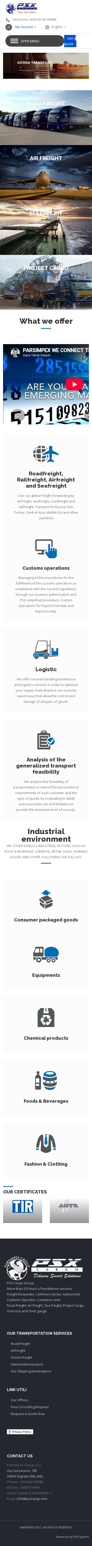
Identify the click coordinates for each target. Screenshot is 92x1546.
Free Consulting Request (30, 1407)
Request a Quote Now (28, 1413)
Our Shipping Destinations (31, 1371)
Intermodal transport (27, 1364)
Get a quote (70, 41)
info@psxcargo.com (32, 1498)
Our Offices (19, 1400)
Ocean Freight (21, 1357)
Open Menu (30, 41)
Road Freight (20, 1343)
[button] (20, 26)
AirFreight (18, 1350)
